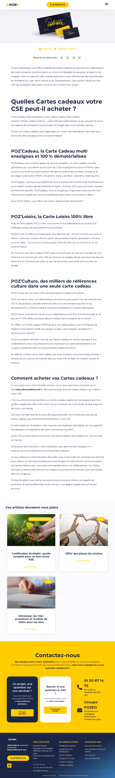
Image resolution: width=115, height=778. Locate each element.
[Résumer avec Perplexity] (68, 58)
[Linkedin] (9, 765)
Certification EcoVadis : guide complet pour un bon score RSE (31, 556)
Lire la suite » (31, 566)
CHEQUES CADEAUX (66, 49)
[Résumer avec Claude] (74, 58)
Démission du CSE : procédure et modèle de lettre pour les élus (31, 619)
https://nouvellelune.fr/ (27, 389)
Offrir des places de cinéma (83, 553)
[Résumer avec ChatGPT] (62, 58)
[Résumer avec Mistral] (80, 58)
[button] (106, 4)
